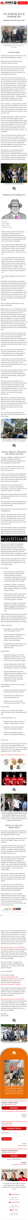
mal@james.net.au (14, 1214)
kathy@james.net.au (14, 1199)
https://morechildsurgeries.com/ (9, 977)
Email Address (5, 1132)
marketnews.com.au (7, 1125)
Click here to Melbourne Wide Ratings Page (14, 1111)
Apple (24, 1145)
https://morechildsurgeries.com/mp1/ (11, 984)
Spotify (20, 1145)
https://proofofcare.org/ (15, 980)
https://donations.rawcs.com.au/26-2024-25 (12, 947)
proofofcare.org (5, 754)
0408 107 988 (11, 1104)
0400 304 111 (14, 1205)
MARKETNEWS (14, 1128)
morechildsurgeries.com (18, 754)
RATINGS (14, 1108)
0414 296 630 (14, 1197)
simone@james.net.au (14, 1206)
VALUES (14, 1156)
